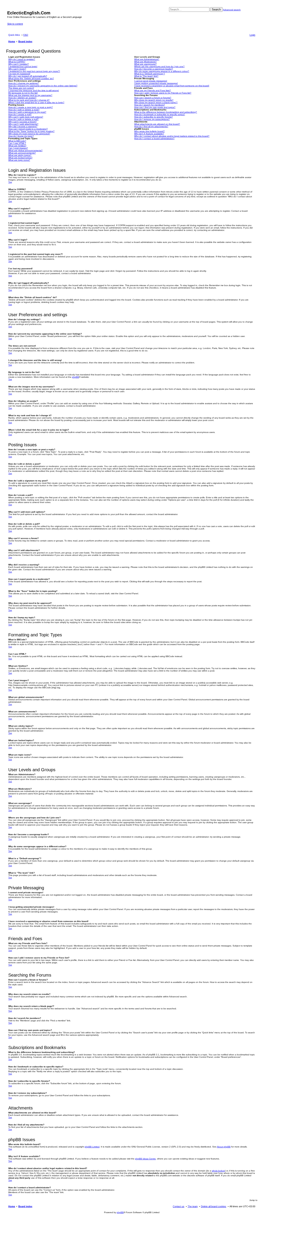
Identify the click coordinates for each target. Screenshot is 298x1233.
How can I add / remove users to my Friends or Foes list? (162, 93)
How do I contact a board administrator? (154, 138)
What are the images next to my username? (30, 95)
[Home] (9, 8)
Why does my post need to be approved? (29, 133)
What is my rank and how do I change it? (29, 100)
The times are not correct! (21, 88)
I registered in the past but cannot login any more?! (34, 71)
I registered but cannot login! (22, 66)
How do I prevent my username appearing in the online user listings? (42, 85)
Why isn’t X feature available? (149, 133)
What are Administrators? (146, 59)
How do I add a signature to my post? (27, 112)
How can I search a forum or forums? (152, 97)
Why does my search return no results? (153, 100)
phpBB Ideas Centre (145, 1158)
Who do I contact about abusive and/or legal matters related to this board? (171, 136)
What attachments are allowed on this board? (157, 124)
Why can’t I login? (17, 69)
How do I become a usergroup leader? (153, 69)
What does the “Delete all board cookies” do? (31, 78)
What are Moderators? (145, 61)
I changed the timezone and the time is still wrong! (33, 90)
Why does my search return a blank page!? (156, 102)
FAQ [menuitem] (25, 35)
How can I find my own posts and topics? (154, 107)
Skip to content (15, 23)
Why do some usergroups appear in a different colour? (161, 71)
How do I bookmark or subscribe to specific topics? (159, 114)
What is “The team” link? (146, 76)
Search (216, 9)
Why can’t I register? (18, 64)
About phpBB (224, 1146)
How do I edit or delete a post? (23, 109)
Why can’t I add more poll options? (25, 117)
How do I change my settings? (23, 83)
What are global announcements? (25, 150)
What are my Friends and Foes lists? (152, 90)
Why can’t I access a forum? (22, 121)
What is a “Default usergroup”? (149, 73)
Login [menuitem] (252, 35)
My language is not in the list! (23, 93)
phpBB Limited (92, 1146)
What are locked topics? (20, 157)
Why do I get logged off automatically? (27, 76)
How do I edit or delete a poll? (23, 119)
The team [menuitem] (193, 1206)
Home (11, 1206)
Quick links (14, 35)
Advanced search (232, 10)
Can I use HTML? (17, 143)
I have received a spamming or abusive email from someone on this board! (171, 85)
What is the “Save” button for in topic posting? (31, 131)
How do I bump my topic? (21, 136)
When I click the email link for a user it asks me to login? (36, 102)
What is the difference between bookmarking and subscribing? (165, 112)
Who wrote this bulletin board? (149, 131)
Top (10, 182)
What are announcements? (22, 153)
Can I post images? (18, 148)
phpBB (75, 377)
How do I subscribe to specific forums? (153, 117)
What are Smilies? (17, 145)
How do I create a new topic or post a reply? (30, 107)
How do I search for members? (149, 105)
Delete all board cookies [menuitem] (213, 1206)
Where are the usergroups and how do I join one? (159, 66)
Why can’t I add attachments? (23, 124)
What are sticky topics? (19, 155)
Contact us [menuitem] (178, 1206)
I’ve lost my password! (19, 73)
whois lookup (218, 1170)
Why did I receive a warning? (22, 126)
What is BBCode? (17, 141)
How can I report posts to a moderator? (28, 129)
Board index (25, 1206)
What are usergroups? (145, 64)
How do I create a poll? (20, 114)
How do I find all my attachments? (151, 126)
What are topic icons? (19, 160)
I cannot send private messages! (150, 81)
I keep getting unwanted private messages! (156, 83)
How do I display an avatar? (22, 97)
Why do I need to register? (21, 59)
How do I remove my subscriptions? (152, 119)
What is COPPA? (16, 61)
